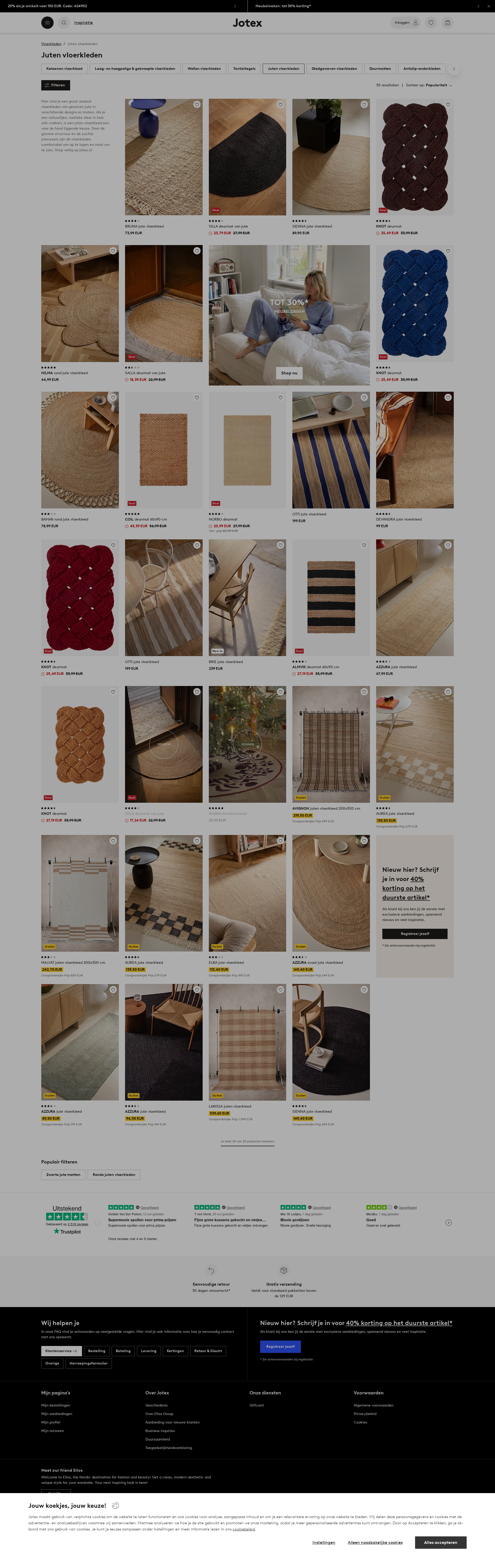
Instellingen (323, 1542)
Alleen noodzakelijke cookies (375, 1542)
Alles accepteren (440, 1542)
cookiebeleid (244, 1529)
